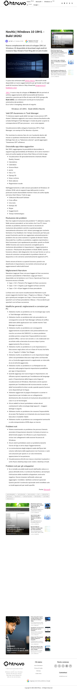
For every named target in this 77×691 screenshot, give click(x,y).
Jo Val (10, 41)
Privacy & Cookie (38, 668)
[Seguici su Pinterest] (70, 666)
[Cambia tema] (64, 3)
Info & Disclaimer (38, 665)
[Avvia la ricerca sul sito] (72, 3)
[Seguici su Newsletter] (63, 666)
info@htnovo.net (63, 676)
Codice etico (38, 673)
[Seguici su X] (69, 3)
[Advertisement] (38, 18)
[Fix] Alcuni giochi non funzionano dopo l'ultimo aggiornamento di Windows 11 (37, 506)
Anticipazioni (21, 494)
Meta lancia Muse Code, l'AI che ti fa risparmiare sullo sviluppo (37, 648)
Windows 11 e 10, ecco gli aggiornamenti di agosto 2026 (17, 649)
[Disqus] (28, 556)
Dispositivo (45, 494)
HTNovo (39, 687)
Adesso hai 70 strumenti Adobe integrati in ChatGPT (37, 638)
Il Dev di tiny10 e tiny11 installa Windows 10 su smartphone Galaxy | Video (37, 619)
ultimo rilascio (30, 80)
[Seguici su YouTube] (66, 666)
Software (46, 496)
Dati (38, 494)
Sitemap (38, 670)
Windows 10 (10, 498)
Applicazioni (31, 494)
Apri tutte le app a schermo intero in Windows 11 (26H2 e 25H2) (36, 517)
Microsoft (47, 489)
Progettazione (27, 496)
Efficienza (9, 496)
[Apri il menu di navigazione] (62, 3)
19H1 (8, 92)
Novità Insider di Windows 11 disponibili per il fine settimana (36, 528)
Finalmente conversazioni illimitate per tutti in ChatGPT (37, 629)
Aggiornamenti (11, 494)
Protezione (37, 496)
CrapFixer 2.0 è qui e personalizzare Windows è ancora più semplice (15, 529)
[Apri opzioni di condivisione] (42, 41)
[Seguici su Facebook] (67, 3)
